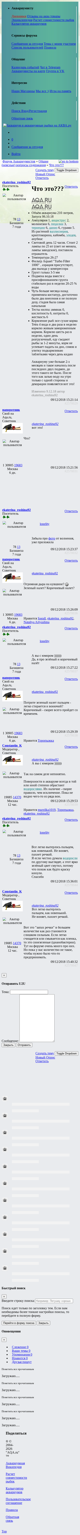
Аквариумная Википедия (15, 1465)
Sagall (42, 618)
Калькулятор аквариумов (29, 23)
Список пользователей (27, 47)
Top (4, 1531)
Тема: (5, 992)
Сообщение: (10, 1041)
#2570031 (71, 471)
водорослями (33, 789)
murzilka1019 (47, 810)
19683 (18, 465)
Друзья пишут (22, 1362)
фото (51, 538)
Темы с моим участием (60, 43)
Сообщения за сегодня (27, 43)
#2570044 (71, 885)
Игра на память (60, 91)
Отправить (24, 1045)
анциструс (58, 220)
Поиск (16, 111)
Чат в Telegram (50, 67)
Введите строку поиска (18, 1300)
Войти (16, 154)
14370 (17, 797)
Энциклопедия (21, 20)
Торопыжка (46, 740)
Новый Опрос (45, 174)
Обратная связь (22, 118)
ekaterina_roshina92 (45, 424)
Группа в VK (55, 71)
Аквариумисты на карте (28, 71)
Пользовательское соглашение (18, 1501)
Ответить (42, 178)
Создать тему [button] (44, 170)
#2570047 (71, 965)
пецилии (57, 224)
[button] (16, 182)
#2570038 (71, 735)
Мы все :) (42, 91)
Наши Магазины (23, 91)
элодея (70, 235)
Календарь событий (25, 67)
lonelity (44, 524)
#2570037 (71, 671)
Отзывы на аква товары (43, 16)
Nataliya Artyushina (36, 622)
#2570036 (71, 613)
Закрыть (8, 1045)
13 (18, 219)
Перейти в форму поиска (18, 1323)
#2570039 (71, 804)
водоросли (70, 858)
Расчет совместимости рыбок (53, 20)
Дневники (18, 16)
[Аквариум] (37, 125)
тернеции (38, 227)
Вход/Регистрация (34, 111)
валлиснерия (59, 231)
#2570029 (71, 403)
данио (53, 227)
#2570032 (71, 553)
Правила (50, 47)
